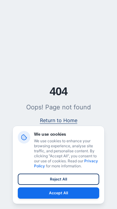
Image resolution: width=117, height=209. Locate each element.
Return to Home (58, 120)
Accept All (58, 193)
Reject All (58, 179)
